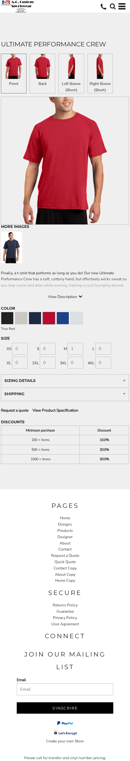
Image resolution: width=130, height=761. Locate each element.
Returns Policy (65, 605)
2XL (35, 363)
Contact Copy (65, 568)
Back (42, 83)
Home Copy (65, 580)
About (65, 543)
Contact (65, 549)
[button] (112, 6)
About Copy (65, 574)
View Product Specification (55, 410)
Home (65, 517)
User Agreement (65, 624)
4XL (91, 363)
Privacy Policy (65, 617)
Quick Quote (65, 561)
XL (9, 363)
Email (21, 679)
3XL (63, 363)
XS (9, 348)
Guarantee (65, 611)
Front (13, 83)
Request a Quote (65, 555)
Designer (65, 536)
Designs (65, 524)
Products (65, 530)
